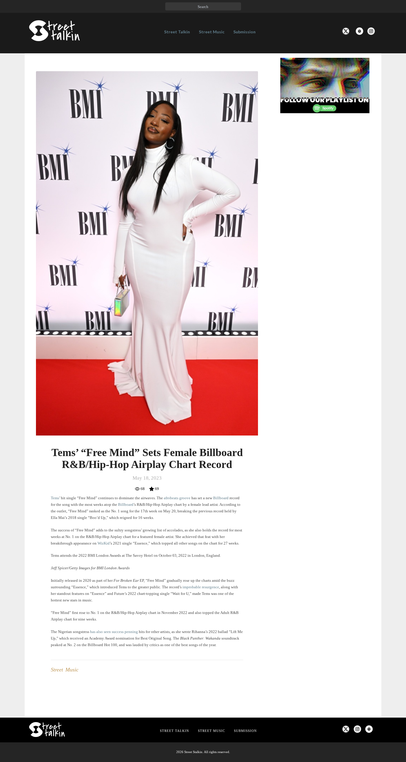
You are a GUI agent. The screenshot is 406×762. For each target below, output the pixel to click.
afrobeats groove (177, 498)
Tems (55, 498)
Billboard (221, 498)
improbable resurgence (200, 587)
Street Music (211, 31)
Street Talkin (177, 31)
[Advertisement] (325, 217)
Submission (244, 31)
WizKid (103, 543)
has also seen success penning (114, 631)
